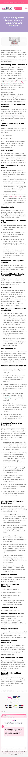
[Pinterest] (20, 702)
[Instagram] (11, 702)
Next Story (21, 691)
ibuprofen (8, 397)
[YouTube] (14, 702)
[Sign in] (21, 8)
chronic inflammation (12, 115)
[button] (18, 8)
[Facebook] (8, 702)
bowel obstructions (16, 196)
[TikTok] (17, 702)
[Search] (15, 8)
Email (3, 711)
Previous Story (8, 691)
